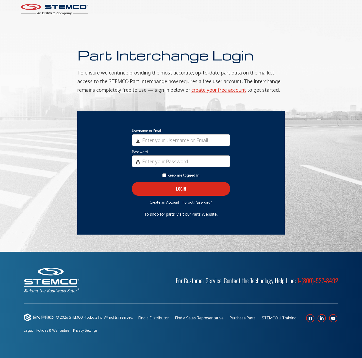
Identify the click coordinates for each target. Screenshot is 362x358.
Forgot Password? (197, 202)
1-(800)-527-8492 (317, 280)
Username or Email (147, 131)
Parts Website (204, 214)
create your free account (218, 90)
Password (140, 152)
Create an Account (164, 202)
